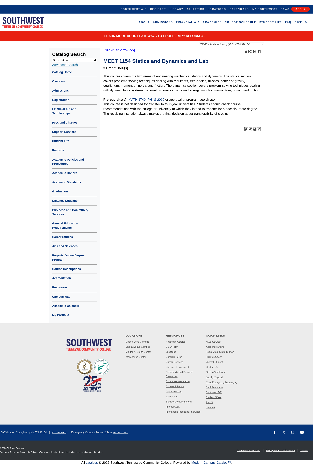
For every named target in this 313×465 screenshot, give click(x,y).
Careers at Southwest (177, 367)
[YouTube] (303, 432)
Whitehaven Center (136, 356)
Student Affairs (213, 397)
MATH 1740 (137, 99)
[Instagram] (294, 432)
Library (176, 9)
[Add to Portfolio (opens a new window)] (246, 51)
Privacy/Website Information (280, 450)
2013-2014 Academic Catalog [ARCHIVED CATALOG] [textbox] (225, 44)
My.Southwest (264, 9)
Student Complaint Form (179, 401)
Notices (304, 450)
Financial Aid (188, 22)
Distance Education (65, 200)
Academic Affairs (215, 346)
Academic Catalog (175, 341)
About (144, 22)
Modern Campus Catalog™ (211, 462)
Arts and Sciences (65, 246)
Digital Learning (174, 391)
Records (58, 150)
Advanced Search (65, 65)
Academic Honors (64, 173)
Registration (60, 100)
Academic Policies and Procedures (68, 162)
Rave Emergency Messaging (221, 382)
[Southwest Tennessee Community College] (23, 22)
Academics (212, 22)
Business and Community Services (70, 212)
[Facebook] (277, 432)
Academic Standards (66, 182)
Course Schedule (240, 22)
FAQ (288, 22)
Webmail (210, 407)
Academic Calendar (65, 305)
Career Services (174, 362)
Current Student (214, 362)
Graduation (60, 191)
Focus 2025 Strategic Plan (220, 351)
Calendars (239, 9)
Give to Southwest (215, 372)
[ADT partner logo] (93, 375)
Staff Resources (214, 387)
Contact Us (212, 367)
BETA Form (172, 346)
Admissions (163, 22)
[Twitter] (286, 432)
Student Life (270, 22)
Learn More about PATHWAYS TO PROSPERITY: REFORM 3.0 (154, 36)
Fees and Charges (64, 122)
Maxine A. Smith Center (138, 351)
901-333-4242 (120, 432)
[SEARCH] (307, 22)
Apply (300, 9)
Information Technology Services (183, 411)
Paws (285, 9)
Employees (60, 287)
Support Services (64, 132)
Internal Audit (172, 406)
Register (158, 9)
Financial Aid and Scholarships (64, 111)
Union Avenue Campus (138, 346)
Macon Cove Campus (137, 341)
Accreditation (61, 278)
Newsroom (172, 396)
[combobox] (231, 44)
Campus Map (61, 296)
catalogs (92, 462)
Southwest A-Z (134, 9)
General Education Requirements (65, 225)
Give (298, 22)
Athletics (195, 9)
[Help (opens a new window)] (259, 51)
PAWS (209, 402)
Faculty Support (214, 377)
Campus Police (174, 356)
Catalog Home (62, 72)
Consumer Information (178, 381)
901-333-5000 (59, 432)
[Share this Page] (250, 51)
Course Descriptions (66, 269)
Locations (217, 9)
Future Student (214, 356)
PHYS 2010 (156, 99)
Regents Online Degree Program (68, 257)
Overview (58, 81)
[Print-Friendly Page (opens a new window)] (254, 51)
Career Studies (62, 237)
